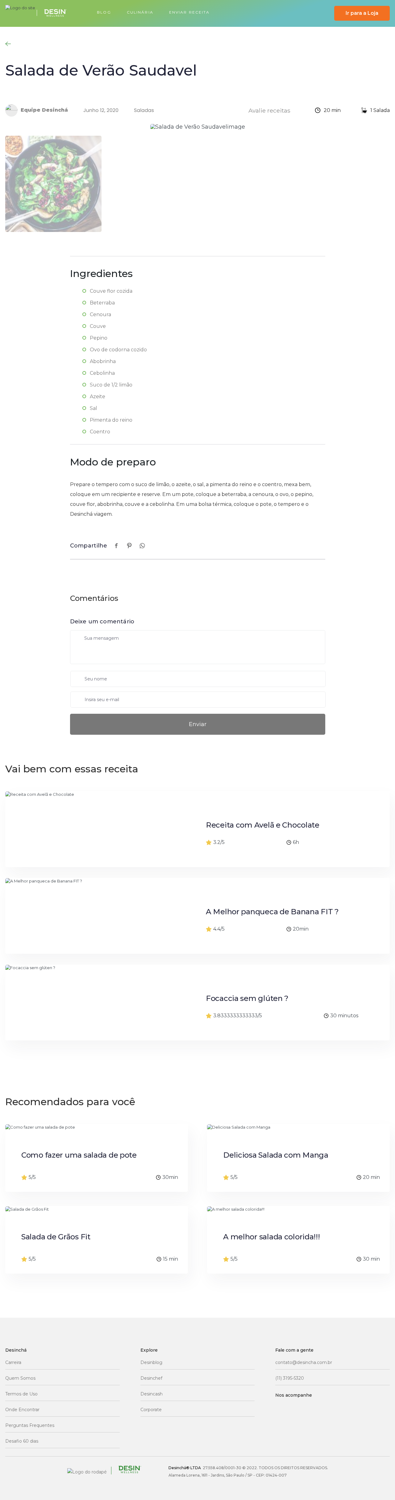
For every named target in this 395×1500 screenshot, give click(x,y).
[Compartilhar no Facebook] (116, 546)
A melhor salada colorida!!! (271, 1236)
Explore (149, 1350)
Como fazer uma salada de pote (79, 1154)
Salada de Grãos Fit (55, 1236)
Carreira (13, 1362)
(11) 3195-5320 (289, 1378)
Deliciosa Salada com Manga (275, 1154)
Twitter (352, 1408)
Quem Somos (20, 1378)
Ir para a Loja (362, 13)
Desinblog (151, 1362)
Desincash (151, 1394)
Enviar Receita (189, 12)
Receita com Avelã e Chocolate (262, 824)
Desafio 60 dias (21, 1441)
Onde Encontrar (22, 1409)
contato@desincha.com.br (303, 1362)
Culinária (140, 12)
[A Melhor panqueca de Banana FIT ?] (90, 916)
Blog (104, 12)
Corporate (151, 1409)
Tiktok (282, 1424)
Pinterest (305, 1424)
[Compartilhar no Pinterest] (129, 546)
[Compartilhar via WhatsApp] (142, 546)
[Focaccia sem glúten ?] (90, 1002)
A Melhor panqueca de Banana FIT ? (272, 911)
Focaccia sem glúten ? (247, 998)
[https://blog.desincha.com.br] (39, 13)
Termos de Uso (21, 1394)
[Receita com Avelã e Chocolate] (90, 829)
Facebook (282, 1408)
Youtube (328, 1408)
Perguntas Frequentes (29, 1425)
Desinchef (151, 1378)
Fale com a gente (294, 1350)
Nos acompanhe (293, 1395)
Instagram (305, 1408)
